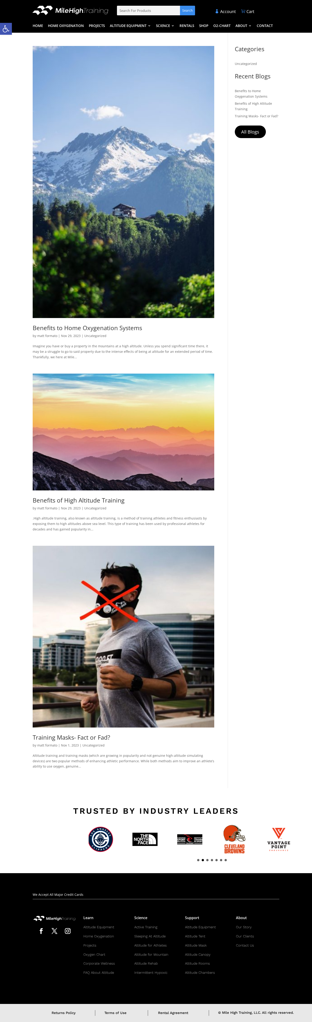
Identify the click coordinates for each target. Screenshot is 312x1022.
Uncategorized (95, 336)
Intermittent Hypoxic (150, 973)
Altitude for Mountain (151, 954)
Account (225, 11)
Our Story (244, 927)
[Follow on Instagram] (67, 931)
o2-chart (221, 25)
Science (163, 25)
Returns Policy (64, 1013)
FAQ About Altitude (98, 973)
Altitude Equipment (128, 25)
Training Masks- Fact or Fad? (71, 737)
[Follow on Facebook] (41, 931)
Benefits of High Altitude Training (78, 500)
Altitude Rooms (197, 963)
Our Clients (245, 936)
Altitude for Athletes (150, 945)
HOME (38, 25)
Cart (247, 11)
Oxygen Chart (94, 954)
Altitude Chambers (200, 973)
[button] (6, 29)
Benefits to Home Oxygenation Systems (87, 328)
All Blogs (250, 132)
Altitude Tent (195, 936)
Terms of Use (115, 1013)
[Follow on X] (54, 931)
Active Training (145, 927)
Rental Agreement (173, 1013)
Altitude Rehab (146, 963)
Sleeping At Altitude (150, 936)
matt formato (47, 336)
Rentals (187, 25)
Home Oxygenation (66, 25)
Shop (203, 25)
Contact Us (245, 945)
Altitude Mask (196, 945)
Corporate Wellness (99, 963)
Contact (265, 25)
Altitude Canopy (198, 954)
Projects (97, 25)
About (241, 25)
